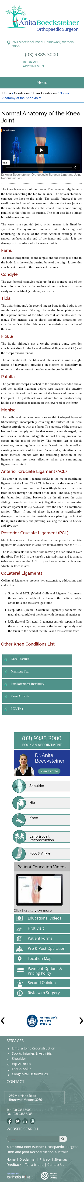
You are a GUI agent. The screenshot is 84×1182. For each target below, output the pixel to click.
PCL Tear (17, 709)
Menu (42, 82)
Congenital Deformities (30, 1074)
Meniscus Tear (20, 671)
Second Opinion (42, 982)
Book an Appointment (34, 64)
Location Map (40, 958)
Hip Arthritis (21, 1063)
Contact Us (55, 1164)
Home (6, 93)
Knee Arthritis (20, 696)
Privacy (45, 1159)
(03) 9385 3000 (41, 54)
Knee (33, 818)
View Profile (49, 771)
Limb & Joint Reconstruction (41, 838)
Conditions (22, 93)
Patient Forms (40, 938)
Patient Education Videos (42, 867)
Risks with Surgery (44, 992)
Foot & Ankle (39, 853)
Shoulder (36, 786)
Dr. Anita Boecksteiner (49, 758)
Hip (32, 803)
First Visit (36, 928)
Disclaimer (27, 1159)
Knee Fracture (20, 659)
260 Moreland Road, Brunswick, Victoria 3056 (43, 44)
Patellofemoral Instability (27, 684)
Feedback (14, 1164)
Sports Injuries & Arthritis (32, 1053)
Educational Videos (44, 918)
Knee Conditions (44, 93)
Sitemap (60, 1159)
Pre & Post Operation (46, 948)
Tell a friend (34, 1164)
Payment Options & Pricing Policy (45, 971)
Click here (21, 910)
